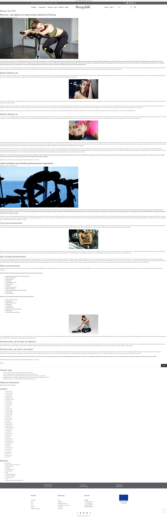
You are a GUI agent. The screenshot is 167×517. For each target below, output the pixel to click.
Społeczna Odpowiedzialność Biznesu (14, 480)
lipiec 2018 (8, 444)
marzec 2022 (9, 402)
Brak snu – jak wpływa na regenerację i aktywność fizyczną (28, 14)
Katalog (33, 506)
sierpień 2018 (9, 443)
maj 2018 (8, 446)
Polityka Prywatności (62, 503)
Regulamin (60, 501)
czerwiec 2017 (9, 455)
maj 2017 (8, 457)
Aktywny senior (9, 466)
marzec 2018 (9, 449)
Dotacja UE (123, 503)
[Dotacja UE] (124, 497)
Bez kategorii (9, 471)
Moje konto (60, 508)
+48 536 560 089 (88, 504)
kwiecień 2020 (9, 418)
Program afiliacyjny (35, 508)
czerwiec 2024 (9, 393)
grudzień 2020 (9, 410)
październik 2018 (10, 441)
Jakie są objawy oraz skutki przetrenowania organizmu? (26, 163)
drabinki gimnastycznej (43, 353)
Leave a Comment (35, 159)
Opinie (66, 7)
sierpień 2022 (9, 400)
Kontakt (106, 7)
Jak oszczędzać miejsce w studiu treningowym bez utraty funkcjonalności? (20, 374)
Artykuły (8, 467)
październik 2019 (10, 427)
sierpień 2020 (9, 413)
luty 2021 (8, 407)
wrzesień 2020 (9, 411)
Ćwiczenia (50, 7)
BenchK (15, 17)
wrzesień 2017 (9, 452)
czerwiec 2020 (9, 414)
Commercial (42, 7)
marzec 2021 (9, 405)
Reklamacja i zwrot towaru (64, 505)
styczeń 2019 (9, 438)
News (55, 7)
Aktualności (8, 463)
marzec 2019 (9, 435)
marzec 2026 (9, 391)
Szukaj (1, 362)
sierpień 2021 (9, 404)
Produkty (33, 7)
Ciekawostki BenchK (26, 159)
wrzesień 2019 (9, 429)
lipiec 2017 (8, 453)
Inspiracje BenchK (10, 477)
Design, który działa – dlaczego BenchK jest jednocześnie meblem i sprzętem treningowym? (24, 375)
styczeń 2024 (9, 394)
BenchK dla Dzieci (10, 469)
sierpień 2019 (9, 430)
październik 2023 (10, 399)
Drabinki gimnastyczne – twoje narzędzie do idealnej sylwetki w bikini (19, 378)
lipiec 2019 (8, 432)
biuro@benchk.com (88, 506)
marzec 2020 (9, 419)
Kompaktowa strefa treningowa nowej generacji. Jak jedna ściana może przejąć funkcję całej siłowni (26, 377)
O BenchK (61, 7)
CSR (32, 503)
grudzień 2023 (9, 396)
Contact (55, 2)
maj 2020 (8, 416)
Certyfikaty (60, 506)
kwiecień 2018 (9, 447)
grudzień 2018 (9, 439)
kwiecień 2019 (9, 433)
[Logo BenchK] (83, 7)
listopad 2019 (9, 425)
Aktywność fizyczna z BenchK (11, 159)
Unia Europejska (124, 501)
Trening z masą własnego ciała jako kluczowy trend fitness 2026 (18, 372)
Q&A (59, 500)
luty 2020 (8, 421)
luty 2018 (8, 450)
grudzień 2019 (9, 424)
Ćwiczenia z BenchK (10, 475)
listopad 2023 (9, 397)
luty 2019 (8, 436)
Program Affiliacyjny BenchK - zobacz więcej (83, 0)
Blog (20, 159)
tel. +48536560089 (49, 3)
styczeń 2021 (9, 408)
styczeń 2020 (9, 422)
